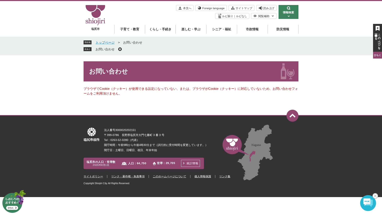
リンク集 (224, 176)
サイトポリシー (93, 176)
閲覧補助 (263, 16)
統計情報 (192, 163)
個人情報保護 (202, 176)
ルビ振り (227, 16)
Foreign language (213, 8)
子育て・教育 (129, 29)
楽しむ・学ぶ (191, 29)
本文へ (187, 8)
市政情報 (252, 29)
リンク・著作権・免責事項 (128, 176)
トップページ (105, 42)
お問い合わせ (105, 49)
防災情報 (283, 29)
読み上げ (268, 8)
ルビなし (241, 16)
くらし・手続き (160, 29)
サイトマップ (244, 8)
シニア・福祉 (221, 29)
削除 (120, 49)
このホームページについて (169, 176)
